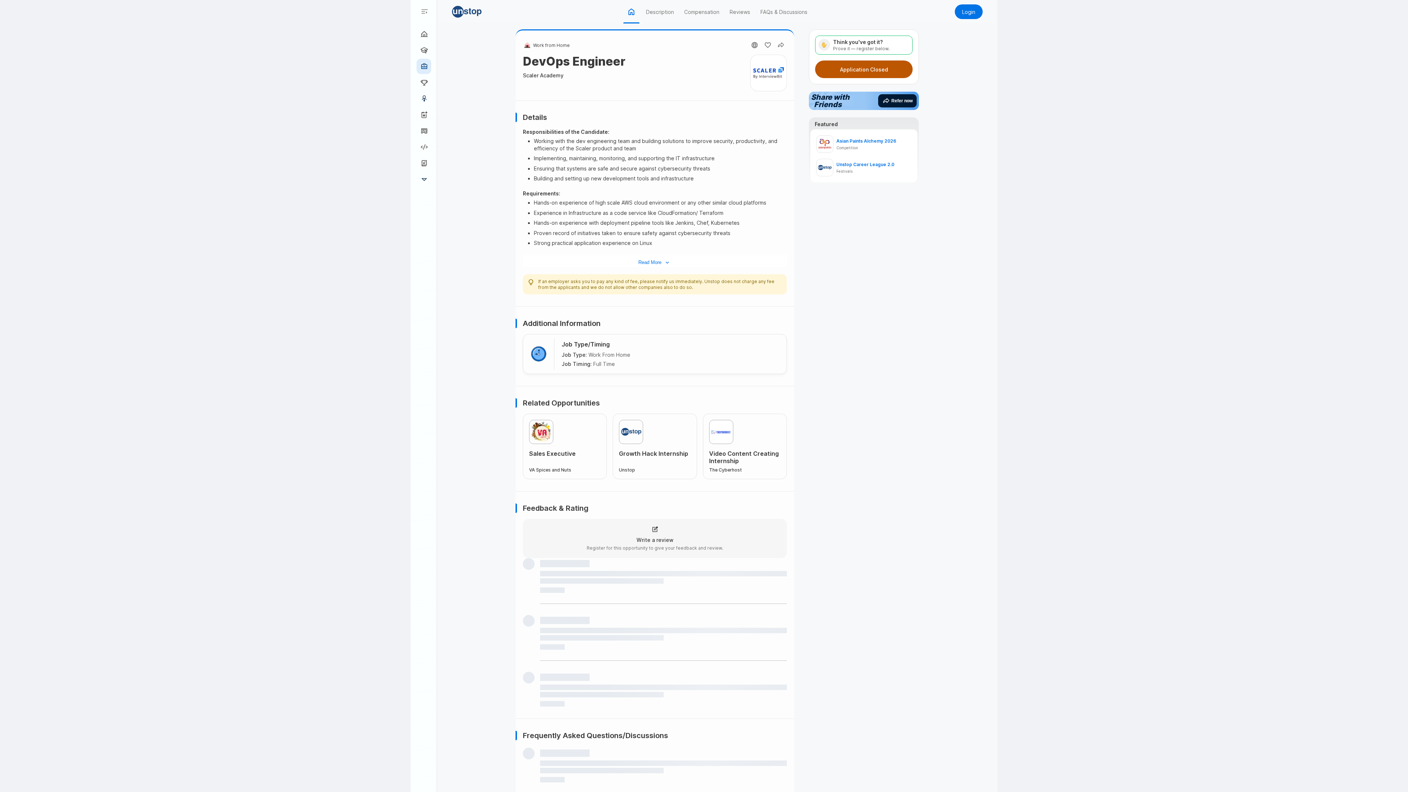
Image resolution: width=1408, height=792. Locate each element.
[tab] (631, 11)
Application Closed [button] (864, 69)
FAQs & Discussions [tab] (783, 12)
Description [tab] (660, 12)
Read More (649, 262)
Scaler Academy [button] (543, 75)
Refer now (902, 100)
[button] (477, 12)
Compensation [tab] (701, 12)
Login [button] (968, 12)
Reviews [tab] (740, 12)
